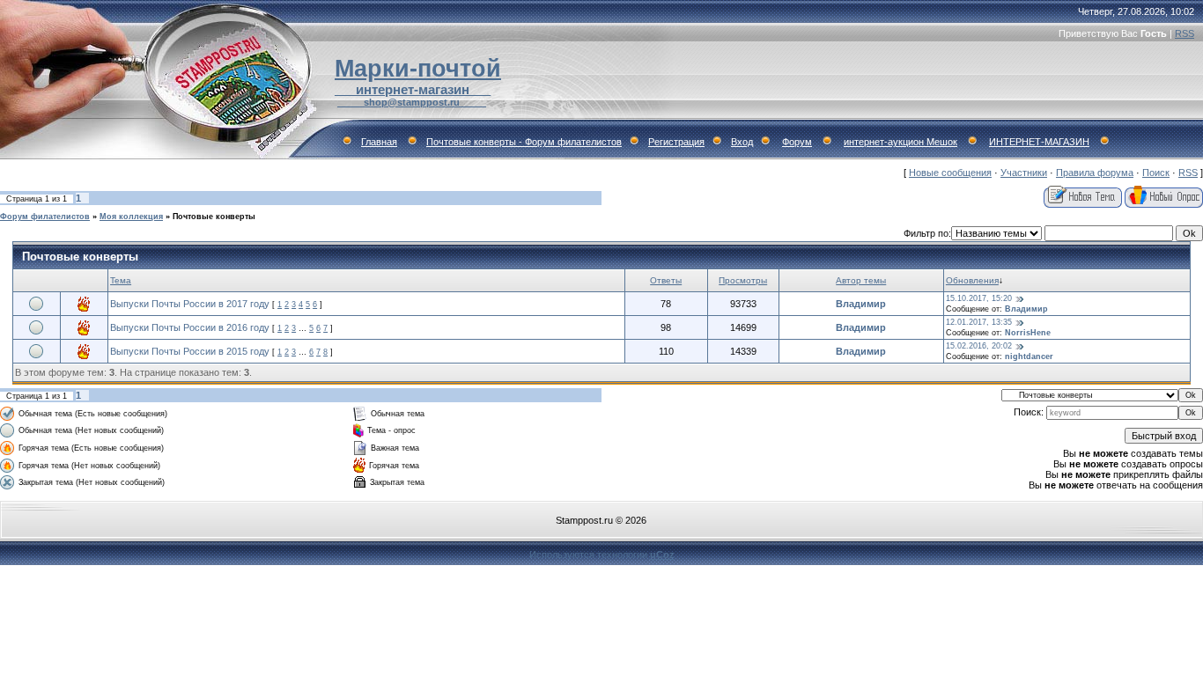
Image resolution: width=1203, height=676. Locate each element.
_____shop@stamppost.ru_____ (411, 102)
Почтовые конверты (214, 216)
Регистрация (676, 141)
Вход (742, 141)
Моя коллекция (131, 216)
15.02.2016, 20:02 (979, 346)
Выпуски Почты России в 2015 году (189, 351)
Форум (797, 141)
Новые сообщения (950, 172)
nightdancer (1029, 356)
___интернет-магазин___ (413, 90)
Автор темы (861, 280)
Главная (379, 141)
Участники (1023, 172)
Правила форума (1094, 172)
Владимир (861, 303)
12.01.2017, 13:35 (979, 322)
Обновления (972, 280)
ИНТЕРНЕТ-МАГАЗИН (1039, 141)
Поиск (1156, 172)
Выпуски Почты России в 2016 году (189, 327)
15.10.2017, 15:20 (979, 298)
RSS (1184, 33)
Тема (120, 280)
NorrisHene (1028, 332)
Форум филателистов (45, 216)
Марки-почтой (418, 68)
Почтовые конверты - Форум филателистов (524, 141)
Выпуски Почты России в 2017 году (189, 303)
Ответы (666, 280)
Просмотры (743, 280)
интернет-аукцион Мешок (900, 141)
